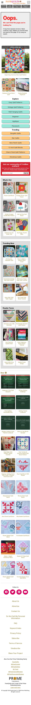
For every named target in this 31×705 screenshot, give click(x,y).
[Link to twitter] (12, 592)
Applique (15, 121)
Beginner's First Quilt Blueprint (8, 391)
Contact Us (15, 611)
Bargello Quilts (15, 133)
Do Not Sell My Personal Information (15, 617)
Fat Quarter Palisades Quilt (9, 259)
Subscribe (15, 638)
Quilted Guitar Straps (22, 363)
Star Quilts (15, 138)
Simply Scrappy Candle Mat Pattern (9, 215)
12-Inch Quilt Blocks (15, 147)
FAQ (15, 623)
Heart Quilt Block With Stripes (23, 474)
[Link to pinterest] (19, 592)
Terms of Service (15, 643)
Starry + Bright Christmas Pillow (8, 557)
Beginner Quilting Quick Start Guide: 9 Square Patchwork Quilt (8, 475)
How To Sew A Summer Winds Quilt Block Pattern (23, 453)
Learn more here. (16, 687)
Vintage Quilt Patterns (15, 107)
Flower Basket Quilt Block (8, 536)
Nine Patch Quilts (15, 143)
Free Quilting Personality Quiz (8, 411)
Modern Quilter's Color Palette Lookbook (8, 432)
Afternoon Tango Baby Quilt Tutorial (22, 279)
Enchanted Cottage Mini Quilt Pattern (9, 279)
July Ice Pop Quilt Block (22, 215)
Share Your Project (15, 653)
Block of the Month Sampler (22, 432)
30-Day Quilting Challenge (23, 391)
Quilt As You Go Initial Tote (9, 233)
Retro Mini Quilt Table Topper (9, 298)
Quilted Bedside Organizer (22, 94)
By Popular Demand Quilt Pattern (21, 324)
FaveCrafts (15, 662)
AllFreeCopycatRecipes (15, 672)
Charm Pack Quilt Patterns (15, 152)
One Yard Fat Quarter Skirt (9, 343)
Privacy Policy (14, 169)
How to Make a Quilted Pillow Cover (22, 260)
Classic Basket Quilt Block (8, 577)
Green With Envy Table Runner (9, 363)
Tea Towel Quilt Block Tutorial (22, 298)
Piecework (15, 126)
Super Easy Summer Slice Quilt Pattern (15, 75)
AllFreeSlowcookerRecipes (15, 674)
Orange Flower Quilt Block (21, 196)
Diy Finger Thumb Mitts (22, 233)
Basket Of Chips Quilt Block (23, 557)
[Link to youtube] (25, 592)
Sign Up (26, 173)
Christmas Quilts (15, 157)
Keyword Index (15, 628)
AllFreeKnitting (15, 667)
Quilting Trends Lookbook (23, 411)
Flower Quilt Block (9, 195)
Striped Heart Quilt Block (8, 496)
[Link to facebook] (6, 592)
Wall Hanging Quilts (15, 112)
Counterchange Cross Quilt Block (23, 577)
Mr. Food (15, 669)
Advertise (15, 606)
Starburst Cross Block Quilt (8, 94)
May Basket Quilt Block (23, 516)
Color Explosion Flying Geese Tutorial (21, 344)
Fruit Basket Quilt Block (22, 535)
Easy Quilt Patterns (15, 102)
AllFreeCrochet (15, 664)
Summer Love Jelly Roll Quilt (9, 324)
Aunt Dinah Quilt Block (8, 516)
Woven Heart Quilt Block (23, 496)
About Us (15, 601)
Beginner (15, 117)
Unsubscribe (15, 648)
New (2, 373)
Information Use (22, 169)
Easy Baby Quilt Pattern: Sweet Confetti (8, 453)
